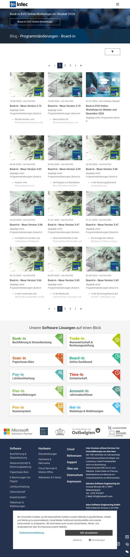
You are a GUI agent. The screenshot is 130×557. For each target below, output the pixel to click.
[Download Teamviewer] (127, 537)
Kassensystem (18, 497)
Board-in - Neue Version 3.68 (26, 224)
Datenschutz (74, 475)
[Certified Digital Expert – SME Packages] (117, 431)
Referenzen (74, 455)
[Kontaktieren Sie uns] (127, 551)
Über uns (72, 468)
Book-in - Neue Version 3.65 (63, 280)
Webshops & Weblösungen (17, 504)
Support (72, 462)
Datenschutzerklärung (31, 532)
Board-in (76, 113)
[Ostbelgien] (86, 431)
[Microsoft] (18, 431)
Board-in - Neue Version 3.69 (64, 169)
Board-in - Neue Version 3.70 (64, 105)
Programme (107, 117)
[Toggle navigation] (117, 4)
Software (15, 448)
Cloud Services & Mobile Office (47, 470)
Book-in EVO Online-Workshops (35, 21)
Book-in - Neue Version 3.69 (25, 169)
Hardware (44, 448)
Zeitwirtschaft (17, 491)
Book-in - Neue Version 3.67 (63, 224)
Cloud (70, 449)
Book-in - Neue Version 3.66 (25, 280)
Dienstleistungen (47, 453)
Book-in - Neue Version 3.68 (101, 169)
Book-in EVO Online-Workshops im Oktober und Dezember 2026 (101, 109)
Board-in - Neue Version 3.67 (102, 224)
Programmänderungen (21, 113)
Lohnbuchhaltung (19, 486)
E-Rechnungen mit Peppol (20, 479)
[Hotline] (127, 544)
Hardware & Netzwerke (44, 461)
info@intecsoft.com (102, 496)
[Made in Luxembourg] (60, 431)
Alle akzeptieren (89, 532)
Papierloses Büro (19, 472)
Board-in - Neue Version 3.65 (102, 280)
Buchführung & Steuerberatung (18, 455)
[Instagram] (118, 544)
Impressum (74, 481)
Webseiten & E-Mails (49, 477)
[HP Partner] (44, 431)
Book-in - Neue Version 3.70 (25, 105)
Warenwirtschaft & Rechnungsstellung (20, 465)
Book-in (37, 113)
